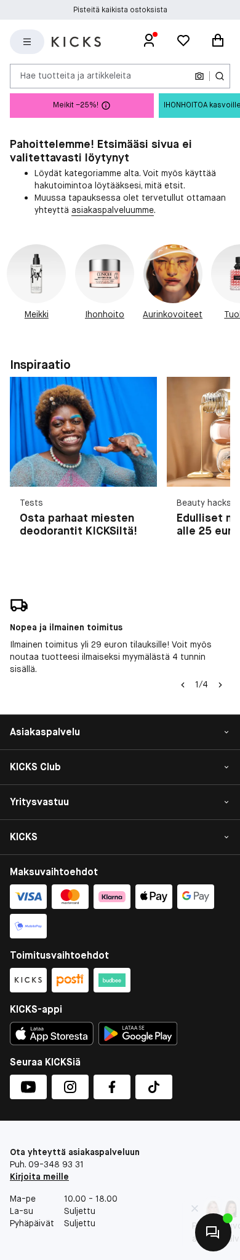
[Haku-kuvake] (220, 76)
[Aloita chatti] (213, 1232)
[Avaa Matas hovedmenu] (27, 41)
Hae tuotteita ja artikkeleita (75, 75)
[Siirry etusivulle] (76, 41)
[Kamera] (199, 76)
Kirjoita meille (39, 1176)
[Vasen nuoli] (183, 685)
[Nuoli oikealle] (220, 685)
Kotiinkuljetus (120, 10)
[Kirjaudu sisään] (149, 42)
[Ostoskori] (218, 42)
